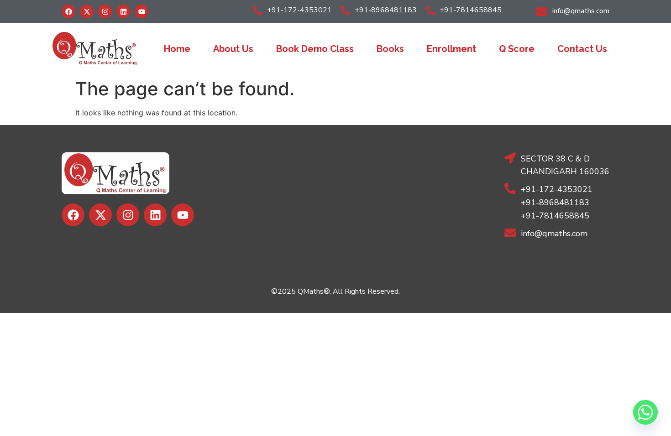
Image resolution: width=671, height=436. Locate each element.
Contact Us (582, 48)
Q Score (517, 48)
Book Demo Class (315, 48)
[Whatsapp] (645, 412)
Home (177, 48)
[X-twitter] (87, 11)
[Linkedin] (123, 11)
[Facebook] (68, 11)
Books (390, 48)
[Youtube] (141, 11)
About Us (233, 48)
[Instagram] (105, 11)
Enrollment (451, 48)
